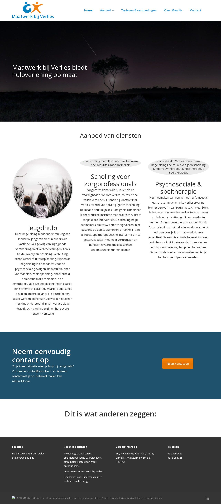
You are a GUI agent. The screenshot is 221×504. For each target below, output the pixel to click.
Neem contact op (178, 364)
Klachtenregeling (145, 498)
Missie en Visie (127, 498)
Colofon (159, 498)
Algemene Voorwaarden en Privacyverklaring (96, 498)
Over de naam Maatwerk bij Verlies (83, 471)
